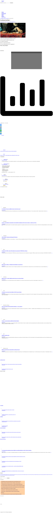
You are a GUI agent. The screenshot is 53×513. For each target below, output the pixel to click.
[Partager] (26, 133)
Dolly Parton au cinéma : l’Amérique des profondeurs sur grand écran (12, 264)
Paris (46, 474)
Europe (15, 474)
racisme (51, 474)
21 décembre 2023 (4, 421)
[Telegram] (26, 129)
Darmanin (11, 474)
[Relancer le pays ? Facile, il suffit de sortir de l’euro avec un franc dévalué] (9, 276)
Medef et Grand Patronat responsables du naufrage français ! (11, 349)
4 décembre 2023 (4, 426)
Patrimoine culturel (4, 13)
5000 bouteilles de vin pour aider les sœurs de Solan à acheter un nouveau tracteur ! (11, 432)
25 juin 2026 (3, 369)
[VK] (26, 128)
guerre (21, 474)
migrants (41, 474)
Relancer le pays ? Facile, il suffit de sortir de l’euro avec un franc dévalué (12, 278)
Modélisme (3, 16)
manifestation (35, 474)
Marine (37, 474)
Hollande (24, 474)
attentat (8, 474)
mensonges (39, 474)
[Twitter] (26, 125)
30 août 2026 (3, 210)
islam (28, 474)
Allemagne (4, 474)
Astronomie (1, 405)
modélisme (1, 416)
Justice (31, 474)
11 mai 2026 (3, 410)
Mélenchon (45, 474)
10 (6, 421)
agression (1, 474)
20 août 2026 (3, 471)
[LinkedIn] (26, 131)
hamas (23, 474)
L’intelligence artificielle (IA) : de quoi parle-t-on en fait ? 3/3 (9, 414)
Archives (3, 12)
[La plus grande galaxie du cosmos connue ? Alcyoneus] (4, 408)
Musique (3, 14)
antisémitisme (6, 474)
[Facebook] (26, 124)
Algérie (2, 474)
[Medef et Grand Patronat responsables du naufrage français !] (9, 347)
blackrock (3, 135)
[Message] (26, 132)
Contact (2, 1)
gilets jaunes (20, 474)
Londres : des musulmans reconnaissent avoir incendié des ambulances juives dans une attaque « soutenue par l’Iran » (19, 222)
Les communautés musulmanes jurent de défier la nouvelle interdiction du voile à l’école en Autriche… (17, 450)
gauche (18, 474)
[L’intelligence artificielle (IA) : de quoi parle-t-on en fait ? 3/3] (4, 413)
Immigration (26, 474)
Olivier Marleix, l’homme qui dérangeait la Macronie (9, 237)
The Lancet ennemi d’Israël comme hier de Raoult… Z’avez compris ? (12, 306)
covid (9, 474)
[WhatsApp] (26, 130)
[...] (2, 225)
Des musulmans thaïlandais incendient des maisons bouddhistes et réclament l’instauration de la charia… (13, 456)
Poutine (49, 474)
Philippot (48, 474)
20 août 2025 (3, 415)
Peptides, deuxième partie (5, 335)
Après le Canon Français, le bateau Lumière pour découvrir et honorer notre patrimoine (12, 364)
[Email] (26, 126)
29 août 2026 (3, 451)
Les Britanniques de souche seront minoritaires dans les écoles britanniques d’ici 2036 (11, 461)
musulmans (43, 474)
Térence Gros (5, 159)
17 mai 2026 (3, 437)
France (17, 474)
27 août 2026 (3, 457)
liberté (32, 474)
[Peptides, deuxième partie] (9, 333)
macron (33, 474)
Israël (29, 474)
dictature (13, 474)
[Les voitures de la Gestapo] (4, 424)
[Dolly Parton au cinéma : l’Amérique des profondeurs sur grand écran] (9, 262)
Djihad (14, 474)
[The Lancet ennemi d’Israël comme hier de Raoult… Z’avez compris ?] (9, 304)
